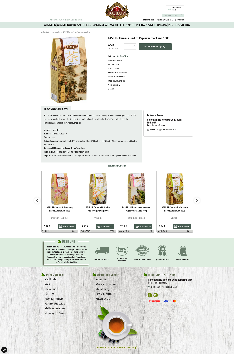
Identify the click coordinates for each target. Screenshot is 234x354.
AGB (60, 20)
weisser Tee (119, 25)
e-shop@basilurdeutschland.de (164, 20)
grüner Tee (87, 25)
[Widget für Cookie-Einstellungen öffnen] (4, 350)
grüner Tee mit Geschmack (103, 25)
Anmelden (101, 279)
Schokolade (179, 25)
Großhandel (54, 20)
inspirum (111, 347)
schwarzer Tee (50, 25)
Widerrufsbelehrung (54, 298)
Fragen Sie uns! (104, 298)
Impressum (66, 20)
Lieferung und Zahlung (56, 313)
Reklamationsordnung (55, 308)
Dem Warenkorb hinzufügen (153, 47)
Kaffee (170, 25)
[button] (37, 200)
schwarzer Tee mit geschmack (69, 25)
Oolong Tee (130, 25)
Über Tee (80, 20)
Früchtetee (140, 25)
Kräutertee (150, 25)
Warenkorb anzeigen (106, 284)
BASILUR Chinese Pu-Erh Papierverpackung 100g (76, 32)
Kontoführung (103, 289)
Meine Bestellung (104, 294)
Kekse (187, 25)
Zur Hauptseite (45, 32)
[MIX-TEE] (117, 12)
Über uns (74, 20)
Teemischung (161, 25)
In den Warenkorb (68, 227)
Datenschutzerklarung (55, 303)
